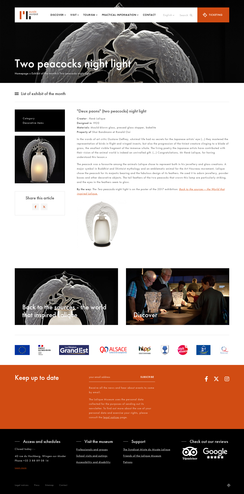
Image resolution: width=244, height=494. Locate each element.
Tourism (89, 15)
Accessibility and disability (93, 462)
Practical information (119, 15)
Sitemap (49, 485)
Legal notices (22, 485)
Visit (73, 15)
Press (37, 485)
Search (185, 15)
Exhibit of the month (44, 73)
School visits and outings (91, 456)
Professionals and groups (92, 449)
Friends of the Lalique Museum (142, 456)
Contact (149, 15)
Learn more (21, 467)
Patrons (127, 462)
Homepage (22, 73)
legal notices (111, 417)
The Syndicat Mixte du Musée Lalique (146, 449)
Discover (57, 15)
